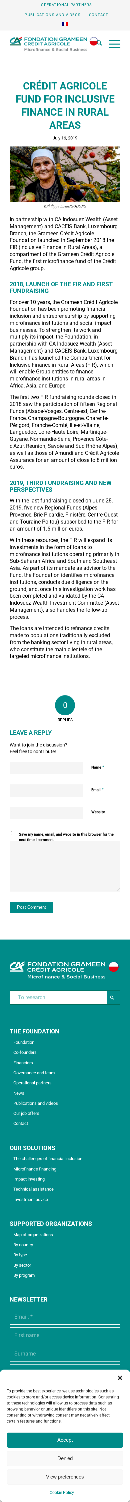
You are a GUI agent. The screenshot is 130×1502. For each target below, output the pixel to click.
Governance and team (34, 1072)
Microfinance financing (34, 1168)
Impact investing (29, 1179)
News (18, 1093)
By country (23, 1244)
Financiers (23, 1062)
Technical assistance (33, 1189)
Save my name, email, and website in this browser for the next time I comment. (66, 837)
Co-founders (25, 1052)
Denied (65, 1458)
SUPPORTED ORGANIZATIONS (51, 1223)
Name (97, 767)
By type (20, 1254)
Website (98, 812)
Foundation (23, 1042)
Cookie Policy (62, 1492)
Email (97, 789)
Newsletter (29, 1299)
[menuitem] (67, 5)
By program (24, 1275)
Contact (99, 15)
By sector (22, 1265)
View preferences (65, 1477)
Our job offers (26, 1113)
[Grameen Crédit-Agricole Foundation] (54, 44)
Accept (65, 1440)
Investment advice (30, 1199)
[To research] (96, 44)
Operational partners (66, 5)
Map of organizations (33, 1234)
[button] (120, 1378)
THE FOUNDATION (34, 1031)
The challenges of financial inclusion (47, 1158)
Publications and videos (52, 15)
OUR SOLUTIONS (32, 1147)
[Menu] (111, 44)
